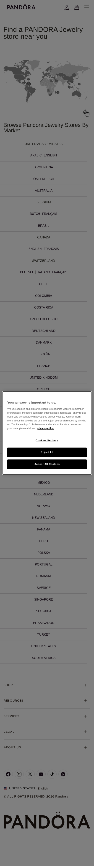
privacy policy (45, 428)
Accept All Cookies (47, 464)
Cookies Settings (47, 440)
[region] (46, 433)
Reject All (47, 452)
